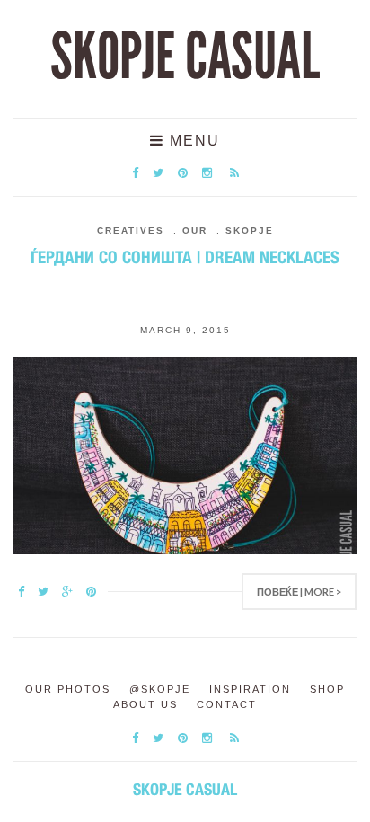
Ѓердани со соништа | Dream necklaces (185, 257)
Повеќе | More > (299, 591)
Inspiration (250, 689)
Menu (192, 140)
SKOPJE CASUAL (185, 56)
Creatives (130, 230)
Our (194, 230)
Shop (327, 689)
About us (145, 704)
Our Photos (67, 689)
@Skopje (159, 689)
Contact (227, 704)
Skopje (249, 230)
